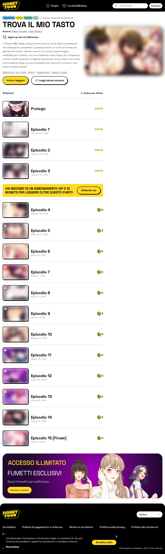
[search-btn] (116, 5)
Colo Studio (35, 31)
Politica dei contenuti (144, 527)
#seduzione (43, 72)
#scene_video (59, 72)
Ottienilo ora (88, 190)
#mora (31, 72)
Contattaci (9, 527)
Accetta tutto (104, 542)
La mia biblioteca (77, 5)
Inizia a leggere (15, 80)
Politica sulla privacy (112, 527)
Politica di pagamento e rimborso (42, 527)
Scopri (54, 5)
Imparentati (8, 18)
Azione (19, 18)
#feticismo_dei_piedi (14, 72)
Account (155, 5)
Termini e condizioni (81, 527)
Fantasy (28, 18)
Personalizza (12, 546)
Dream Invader (19, 31)
